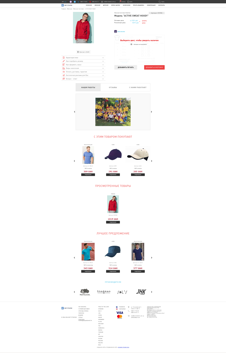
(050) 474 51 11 (95, 1)
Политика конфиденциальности (85, 320)
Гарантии (81, 313)
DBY (115, 32)
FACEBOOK (122, 306)
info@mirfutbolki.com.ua (109, 1)
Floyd (100, 321)
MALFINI (100, 342)
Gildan (100, 338)
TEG (99, 325)
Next (151, 112)
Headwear (101, 319)
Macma (100, 330)
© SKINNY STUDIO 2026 (123, 347)
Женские (97, 5)
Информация (151, 5)
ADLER (100, 317)
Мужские (89, 5)
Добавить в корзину (154, 67)
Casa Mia (100, 336)
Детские (105, 5)
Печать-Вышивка (138, 5)
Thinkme (100, 332)
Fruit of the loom (103, 306)
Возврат (80, 315)
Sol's (99, 311)
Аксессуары (126, 5)
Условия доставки (84, 309)
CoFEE (100, 315)
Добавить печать (126, 67)
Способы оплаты (83, 311)
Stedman (100, 309)
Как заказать (82, 306)
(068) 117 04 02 (83, 1)
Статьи (80, 317)
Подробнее (88, 174)
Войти (130, 1)
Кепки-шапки (115, 5)
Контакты (161, 5)
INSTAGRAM (122, 309)
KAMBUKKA (101, 328)
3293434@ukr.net (135, 317)
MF (99, 334)
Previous (74, 112)
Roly (99, 345)
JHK (99, 313)
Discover (100, 323)
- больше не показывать (140, 44)
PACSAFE (100, 340)
